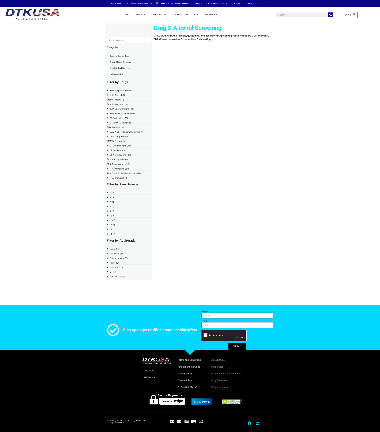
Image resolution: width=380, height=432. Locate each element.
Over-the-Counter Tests (120, 56)
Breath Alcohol (115, 99)
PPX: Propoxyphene (118, 164)
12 (113, 225)
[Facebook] (249, 423)
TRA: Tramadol (118, 178)
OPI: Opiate (118, 150)
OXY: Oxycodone (120, 155)
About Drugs (218, 360)
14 (112, 234)
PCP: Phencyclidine (118, 159)
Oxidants (116, 267)
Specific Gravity (119, 276)
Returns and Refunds (189, 366)
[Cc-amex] (187, 421)
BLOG (196, 15)
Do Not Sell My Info (188, 387)
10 (112, 215)
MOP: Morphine (119, 136)
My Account (252, 3)
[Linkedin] (257, 423)
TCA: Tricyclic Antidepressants (124, 173)
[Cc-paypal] (172, 421)
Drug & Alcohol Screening (120, 62)
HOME (126, 15)
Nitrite (114, 262)
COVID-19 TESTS (181, 15)
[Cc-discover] (193, 421)
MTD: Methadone (120, 145)
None (114, 249)
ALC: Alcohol (117, 95)
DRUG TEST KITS (160, 15)
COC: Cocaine (119, 118)
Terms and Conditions (189, 360)
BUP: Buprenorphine (122, 109)
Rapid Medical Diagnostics (121, 68)
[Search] (330, 14)
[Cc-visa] (179, 421)
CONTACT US (211, 15)
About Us (238, 3)
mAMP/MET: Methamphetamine (127, 132)
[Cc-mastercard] (201, 421)
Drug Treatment (219, 380)
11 (112, 220)
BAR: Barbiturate (117, 104)
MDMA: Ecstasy (116, 141)
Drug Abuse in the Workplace (226, 373)
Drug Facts (217, 366)
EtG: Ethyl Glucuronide (122, 122)
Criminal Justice (220, 387)
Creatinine (116, 253)
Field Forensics (116, 74)
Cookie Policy (185, 380)
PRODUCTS (140, 15)
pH (113, 272)
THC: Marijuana (119, 168)
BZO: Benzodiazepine (122, 113)
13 (112, 229)
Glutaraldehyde (119, 258)
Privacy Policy (185, 373)
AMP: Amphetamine (121, 90)
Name (204, 311)
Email (204, 321)
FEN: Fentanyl (115, 127)
